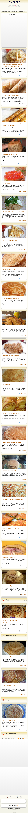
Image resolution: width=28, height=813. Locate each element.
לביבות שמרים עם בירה (11, 733)
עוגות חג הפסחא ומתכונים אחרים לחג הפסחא (14, 9)
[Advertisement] (14, 30)
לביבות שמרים (9, 599)
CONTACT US (14, 810)
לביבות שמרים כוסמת (11, 635)
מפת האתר (14, 812)
